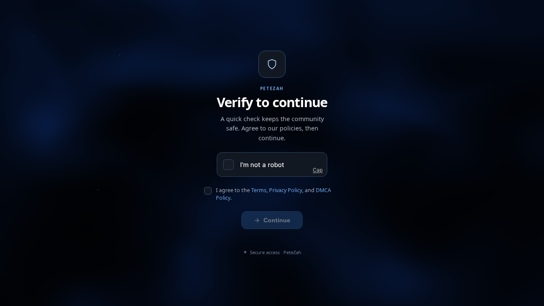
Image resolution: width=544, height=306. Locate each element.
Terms (258, 190)
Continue (277, 220)
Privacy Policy (285, 190)
